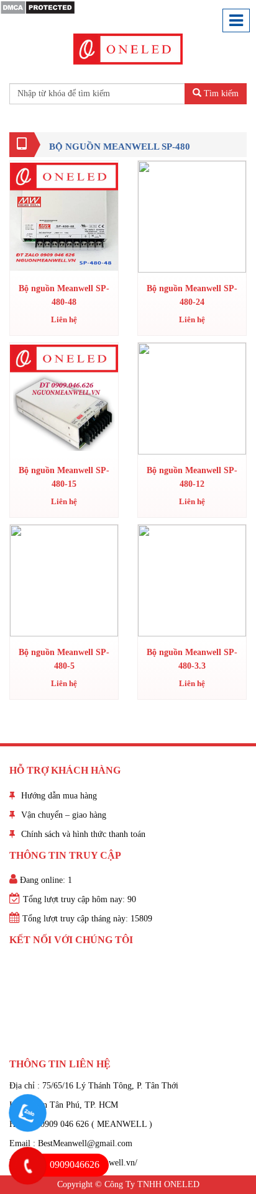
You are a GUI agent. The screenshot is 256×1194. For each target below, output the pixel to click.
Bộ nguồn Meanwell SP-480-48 (64, 295)
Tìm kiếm (220, 93)
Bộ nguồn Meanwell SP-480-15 (64, 477)
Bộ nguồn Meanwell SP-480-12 (192, 477)
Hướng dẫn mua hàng (59, 795)
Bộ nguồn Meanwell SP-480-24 (192, 295)
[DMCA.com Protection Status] (37, 6)
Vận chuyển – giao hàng (63, 815)
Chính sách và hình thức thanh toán (83, 834)
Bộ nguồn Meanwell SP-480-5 (64, 659)
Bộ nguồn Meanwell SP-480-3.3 (192, 659)
